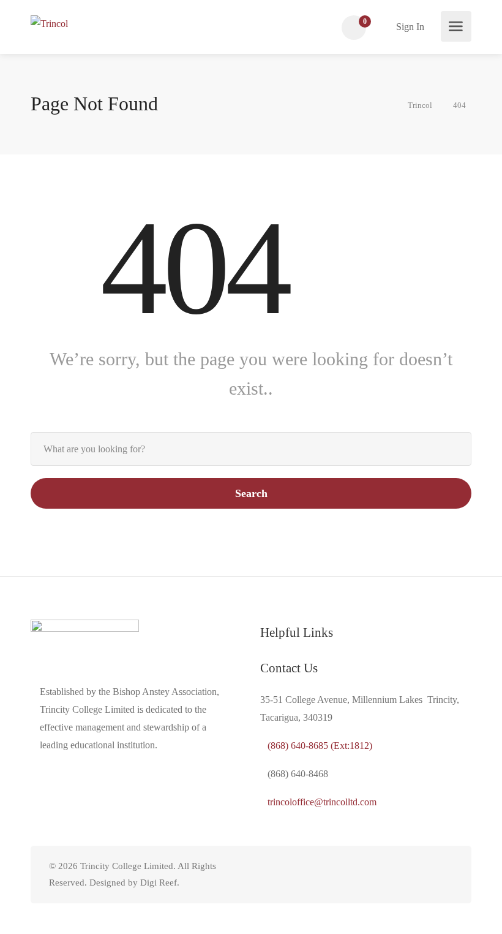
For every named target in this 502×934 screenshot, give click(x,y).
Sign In (409, 26)
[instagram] (425, 875)
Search (251, 493)
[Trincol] (49, 22)
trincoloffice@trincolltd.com (322, 802)
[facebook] (445, 875)
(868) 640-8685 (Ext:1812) (320, 745)
